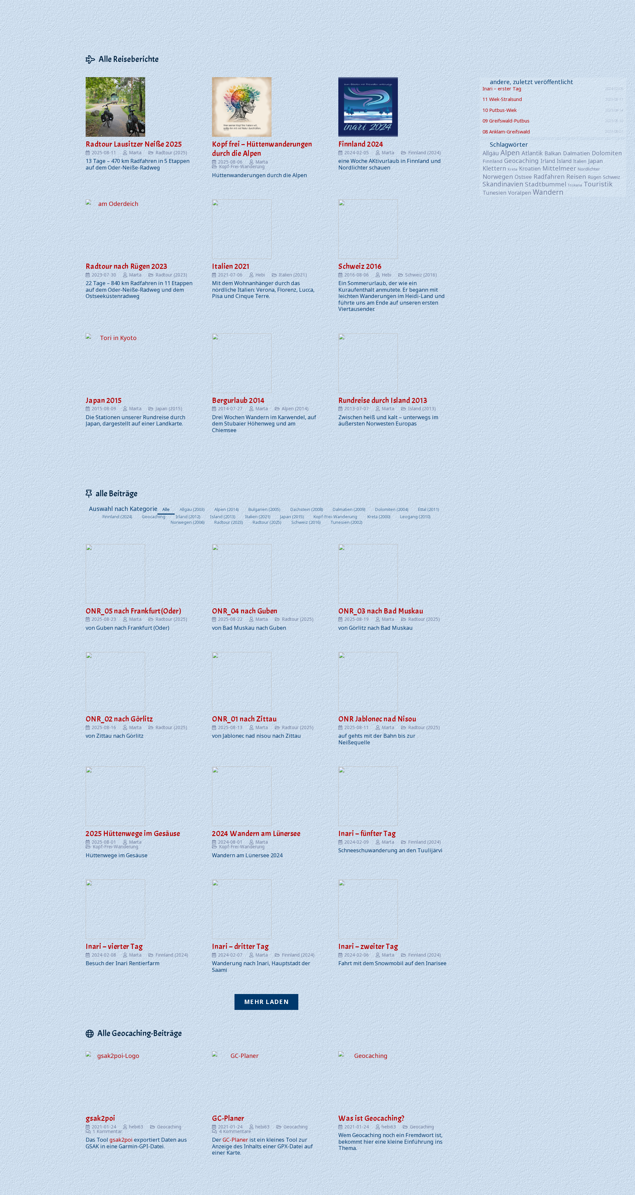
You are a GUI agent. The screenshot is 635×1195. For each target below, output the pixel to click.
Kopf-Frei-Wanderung (242, 167)
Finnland (492, 161)
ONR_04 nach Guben (244, 611)
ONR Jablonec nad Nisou (377, 719)
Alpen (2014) (295, 409)
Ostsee (523, 177)
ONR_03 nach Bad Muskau (380, 611)
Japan (595, 161)
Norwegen (498, 176)
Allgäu (491, 153)
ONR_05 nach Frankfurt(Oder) (133, 611)
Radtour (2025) (171, 153)
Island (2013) (422, 409)
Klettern (494, 168)
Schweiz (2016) (421, 275)
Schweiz (611, 177)
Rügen (594, 177)
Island (564, 161)
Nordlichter (589, 169)
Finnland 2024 (360, 144)
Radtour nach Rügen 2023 (126, 266)
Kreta (512, 169)
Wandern (548, 192)
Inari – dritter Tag (240, 946)
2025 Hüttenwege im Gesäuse (133, 833)
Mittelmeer (559, 168)
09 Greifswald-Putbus (506, 121)
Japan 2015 (103, 400)
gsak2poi (100, 1118)
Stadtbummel (545, 184)
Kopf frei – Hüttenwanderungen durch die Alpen (262, 148)
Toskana (575, 184)
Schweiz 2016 (359, 266)
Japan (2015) (168, 409)
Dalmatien (576, 153)
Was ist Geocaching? (371, 1118)
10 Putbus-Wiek (500, 110)
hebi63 (136, 1126)
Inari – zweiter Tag (368, 946)
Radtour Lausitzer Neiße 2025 (134, 144)
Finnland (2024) (424, 153)
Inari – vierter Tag (114, 946)
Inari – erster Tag (502, 88)
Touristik (598, 183)
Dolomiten (607, 153)
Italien (579, 161)
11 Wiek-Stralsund (502, 99)
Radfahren (549, 176)
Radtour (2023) (171, 275)
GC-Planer (228, 1118)
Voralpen (519, 192)
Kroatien (530, 168)
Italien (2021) (293, 275)
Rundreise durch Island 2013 (382, 400)
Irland (547, 161)
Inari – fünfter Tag (367, 833)
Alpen (510, 152)
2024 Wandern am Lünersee (256, 833)
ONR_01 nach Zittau (244, 719)
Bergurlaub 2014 (238, 400)
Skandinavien (503, 183)
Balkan (552, 153)
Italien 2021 (230, 266)
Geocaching (169, 1127)
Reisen (576, 176)
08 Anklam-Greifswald (506, 131)
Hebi (260, 275)
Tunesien (494, 192)
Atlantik (532, 153)
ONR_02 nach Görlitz (119, 719)
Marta (135, 152)
